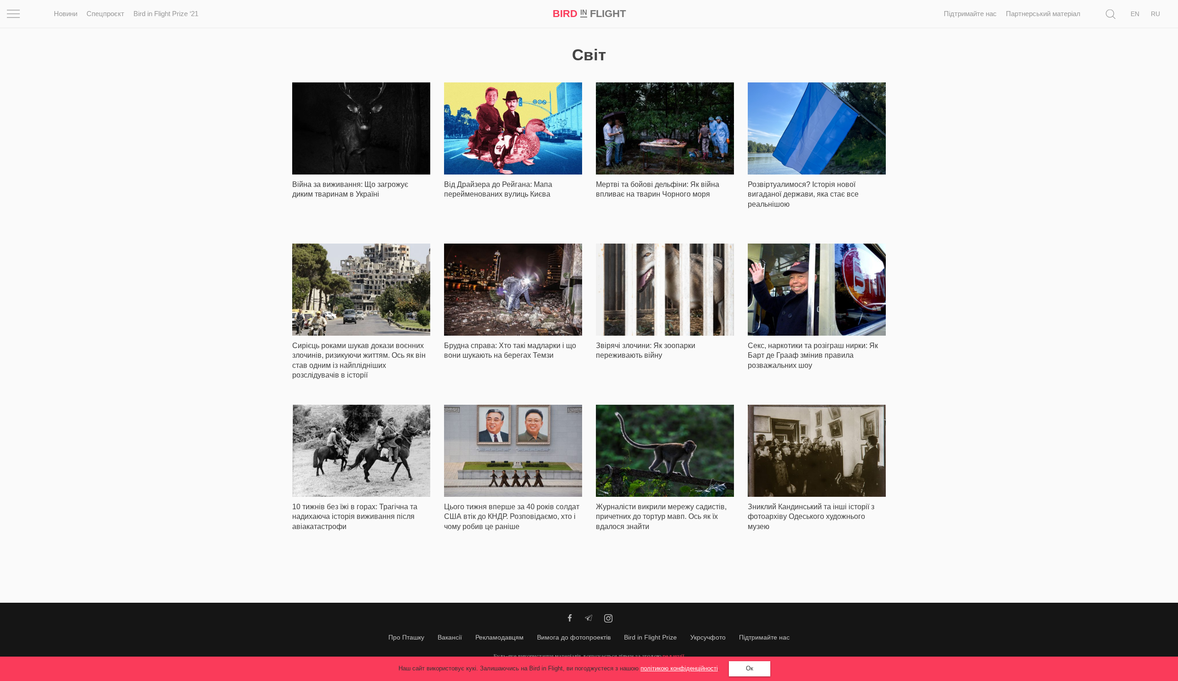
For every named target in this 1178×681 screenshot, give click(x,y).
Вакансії (450, 637)
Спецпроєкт (105, 13)
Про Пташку (406, 637)
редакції (674, 655)
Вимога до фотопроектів (574, 637)
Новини (65, 13)
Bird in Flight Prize (650, 637)
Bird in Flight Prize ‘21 (165, 13)
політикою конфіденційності (679, 668)
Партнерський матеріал (1043, 13)
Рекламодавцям (499, 637)
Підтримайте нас (970, 13)
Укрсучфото (708, 637)
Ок (749, 668)
